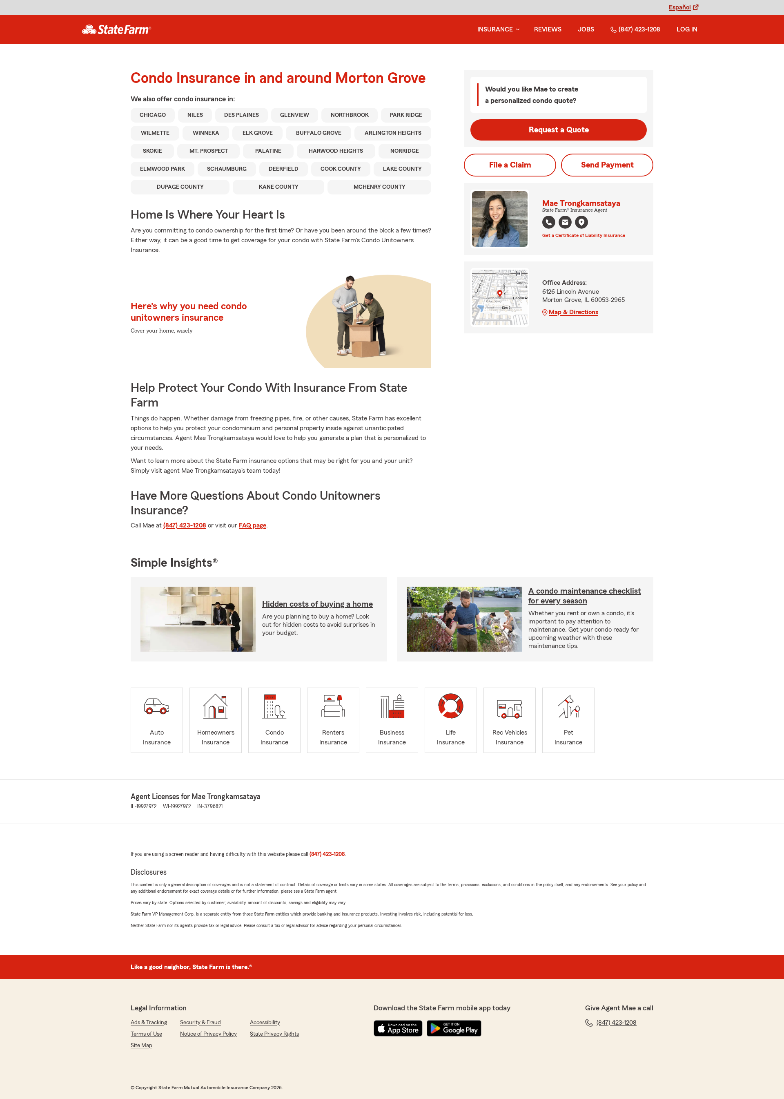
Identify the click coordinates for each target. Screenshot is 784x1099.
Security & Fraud (200, 1022)
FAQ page (252, 525)
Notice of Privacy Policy (208, 1034)
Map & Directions (573, 312)
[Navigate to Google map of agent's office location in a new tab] (581, 222)
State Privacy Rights (274, 1034)
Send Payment (607, 165)
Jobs (586, 29)
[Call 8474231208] (548, 222)
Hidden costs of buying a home (317, 604)
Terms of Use (146, 1034)
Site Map (141, 1045)
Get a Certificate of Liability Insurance (583, 235)
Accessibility (265, 1022)
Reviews (547, 29)
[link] (116, 29)
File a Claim (510, 165)
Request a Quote (559, 130)
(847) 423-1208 (639, 29)
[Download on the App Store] (398, 1028)
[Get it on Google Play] (454, 1028)
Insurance (495, 29)
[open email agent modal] (565, 223)
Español (680, 7)
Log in (687, 29)
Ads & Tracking (149, 1022)
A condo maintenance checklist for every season (584, 596)
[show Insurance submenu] (516, 30)
